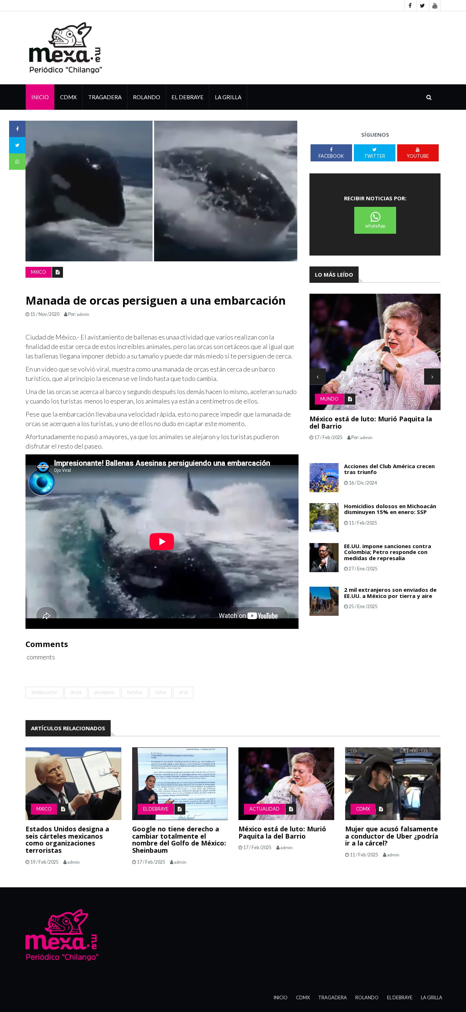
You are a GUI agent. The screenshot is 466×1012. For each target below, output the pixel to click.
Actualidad (264, 809)
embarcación (44, 692)
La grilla (228, 97)
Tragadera (105, 97)
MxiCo (38, 272)
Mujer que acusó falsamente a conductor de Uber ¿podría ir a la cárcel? (391, 836)
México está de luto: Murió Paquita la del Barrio (282, 832)
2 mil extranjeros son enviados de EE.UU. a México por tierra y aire (390, 592)
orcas (76, 692)
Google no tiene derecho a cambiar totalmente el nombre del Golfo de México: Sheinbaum (179, 839)
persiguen (104, 692)
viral (183, 692)
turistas (134, 692)
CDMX (68, 97)
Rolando (146, 97)
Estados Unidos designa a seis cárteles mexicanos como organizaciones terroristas (67, 839)
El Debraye (187, 97)
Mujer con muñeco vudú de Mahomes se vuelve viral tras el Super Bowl (374, 422)
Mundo (329, 399)
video (160, 692)
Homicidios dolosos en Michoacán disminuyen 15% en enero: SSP (390, 509)
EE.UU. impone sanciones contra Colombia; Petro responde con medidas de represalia (387, 552)
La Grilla (431, 997)
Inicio (40, 97)
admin (83, 314)
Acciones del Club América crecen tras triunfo (389, 469)
